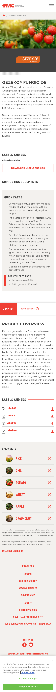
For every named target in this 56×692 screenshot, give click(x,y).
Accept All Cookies (28, 686)
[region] (28, 674)
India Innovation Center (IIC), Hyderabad (28, 624)
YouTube (31, 644)
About (28, 603)
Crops (28, 574)
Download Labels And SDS (28, 168)
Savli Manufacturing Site (28, 617)
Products (28, 566)
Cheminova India (28, 610)
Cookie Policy (28, 672)
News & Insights (28, 588)
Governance (28, 595)
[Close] (52, 660)
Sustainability (28, 581)
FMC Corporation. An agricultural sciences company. (21, 6)
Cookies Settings (28, 678)
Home (4, 15)
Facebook (24, 644)
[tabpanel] (28, 46)
